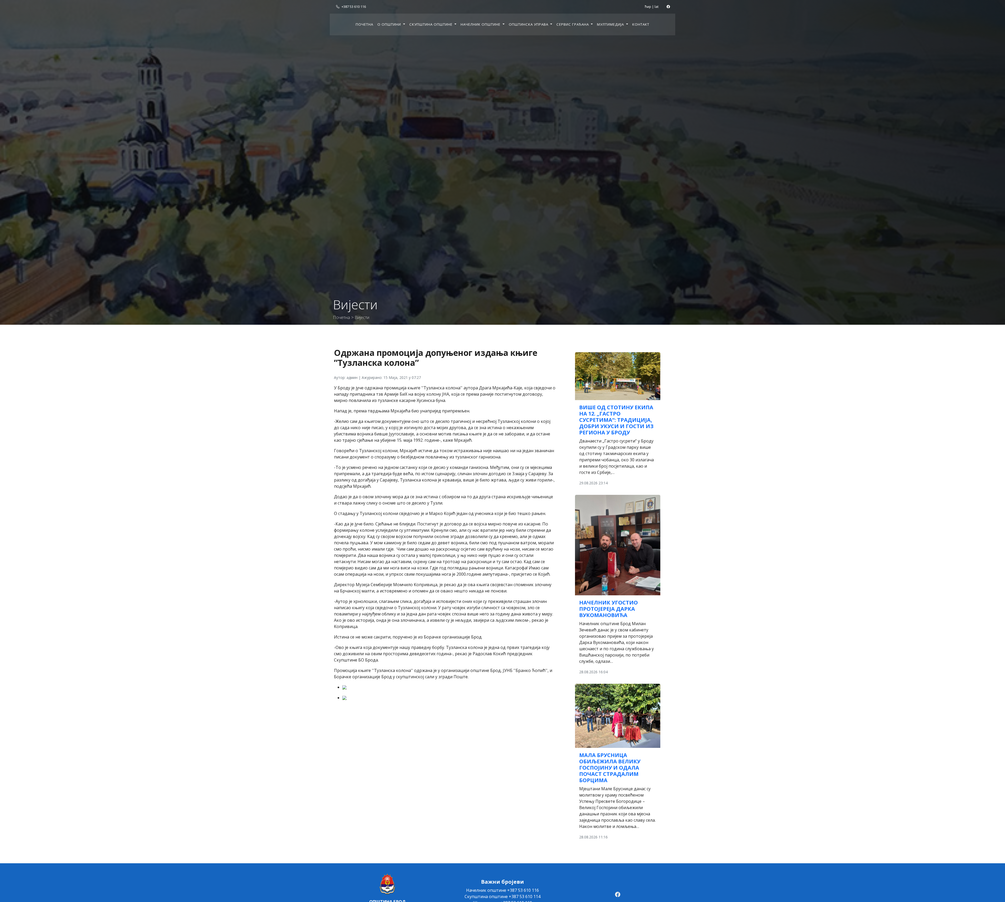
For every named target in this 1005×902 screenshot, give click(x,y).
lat (656, 6)
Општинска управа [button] (529, 24)
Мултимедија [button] (611, 24)
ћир (648, 6)
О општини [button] (389, 24)
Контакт (640, 24)
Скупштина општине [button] (431, 24)
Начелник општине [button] (481, 24)
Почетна (364, 24)
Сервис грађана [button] (573, 24)
